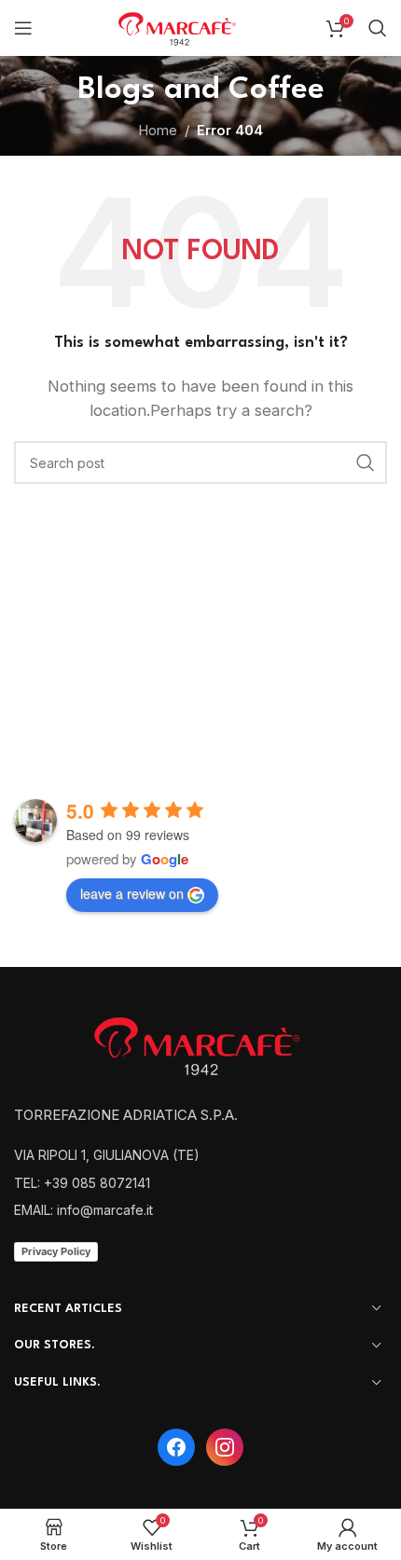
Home (157, 130)
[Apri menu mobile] (23, 28)
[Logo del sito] (182, 26)
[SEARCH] (365, 462)
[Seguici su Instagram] (224, 1447)
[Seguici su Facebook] (176, 1447)
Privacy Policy (55, 1251)
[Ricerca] (377, 28)
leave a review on (132, 893)
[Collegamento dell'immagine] (205, 1044)
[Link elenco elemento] (200, 1155)
